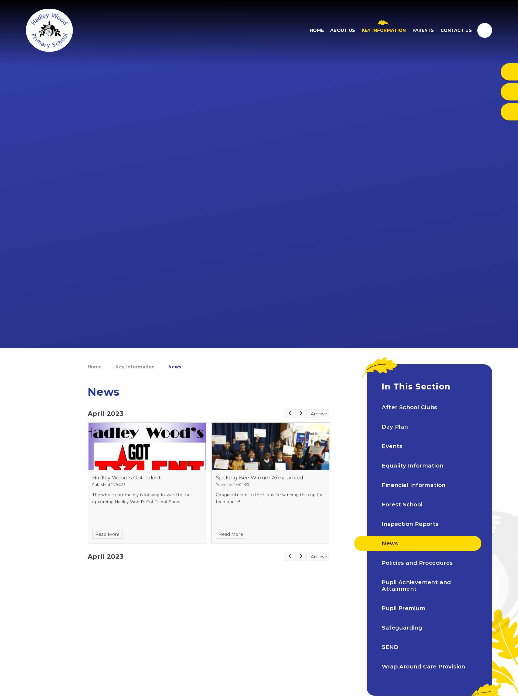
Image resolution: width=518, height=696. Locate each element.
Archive (319, 413)
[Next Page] (300, 413)
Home (95, 366)
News (174, 366)
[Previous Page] (290, 413)
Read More (107, 534)
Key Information (135, 366)
